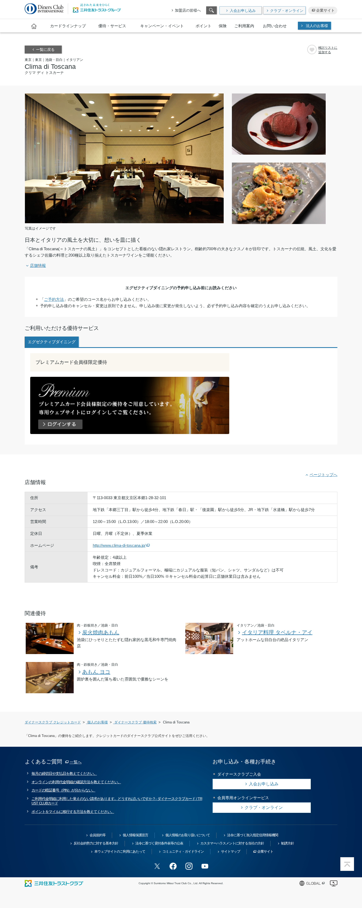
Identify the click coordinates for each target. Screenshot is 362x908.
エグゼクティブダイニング (52, 341)
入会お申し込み (243, 10)
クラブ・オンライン (286, 10)
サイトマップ (230, 851)
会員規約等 (97, 835)
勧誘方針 (287, 843)
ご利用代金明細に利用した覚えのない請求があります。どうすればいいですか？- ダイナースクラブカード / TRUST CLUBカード (117, 801)
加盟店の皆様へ (188, 10)
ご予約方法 (54, 299)
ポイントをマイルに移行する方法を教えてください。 (73, 811)
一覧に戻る (45, 49)
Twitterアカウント (157, 866)
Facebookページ (173, 866)
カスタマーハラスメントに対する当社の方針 (232, 843)
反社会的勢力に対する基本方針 (96, 843)
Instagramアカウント (189, 866)
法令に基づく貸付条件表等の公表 (159, 843)
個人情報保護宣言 (135, 835)
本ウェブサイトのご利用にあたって (119, 851)
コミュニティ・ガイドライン (183, 851)
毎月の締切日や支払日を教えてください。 (64, 773)
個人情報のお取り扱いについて (187, 835)
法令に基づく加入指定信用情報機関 (252, 835)
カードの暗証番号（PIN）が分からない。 (63, 790)
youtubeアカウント (205, 866)
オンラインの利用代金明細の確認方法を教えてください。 (76, 782)
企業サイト (325, 10)
